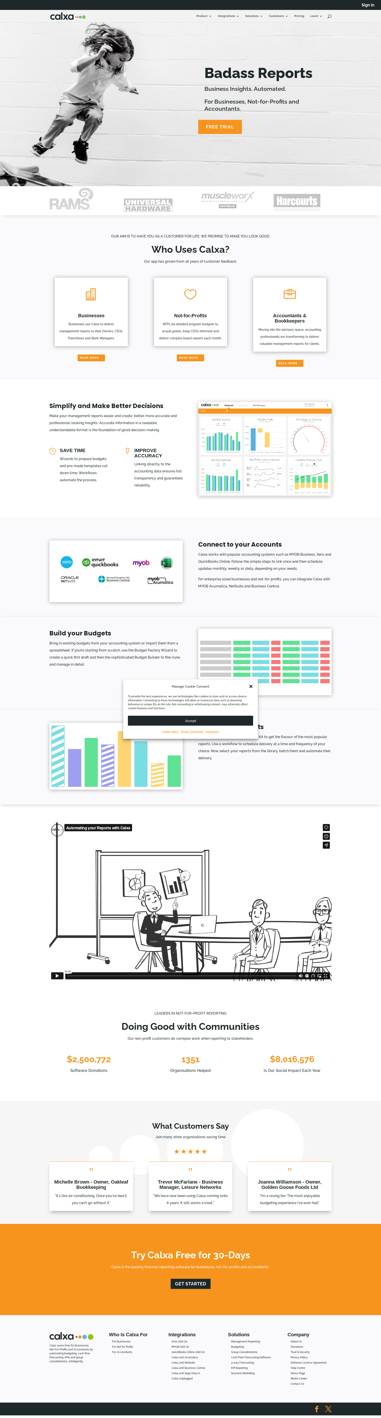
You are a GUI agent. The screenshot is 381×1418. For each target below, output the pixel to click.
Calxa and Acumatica (185, 1357)
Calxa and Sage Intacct (186, 1373)
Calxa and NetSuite (183, 1362)
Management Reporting (245, 1341)
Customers (276, 16)
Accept (190, 721)
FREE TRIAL (220, 127)
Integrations (226, 16)
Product (202, 16)
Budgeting (237, 1346)
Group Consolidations (244, 1352)
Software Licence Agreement (309, 1362)
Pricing (299, 16)
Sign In (368, 5)
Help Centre (298, 1368)
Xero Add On (179, 1341)
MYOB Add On (180, 1346)
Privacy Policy (299, 1357)
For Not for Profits (122, 1346)
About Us (296, 1341)
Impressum (212, 731)
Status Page (298, 1373)
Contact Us (297, 1383)
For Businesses (121, 1341)
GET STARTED (190, 1283)
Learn (314, 16)
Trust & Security (300, 1352)
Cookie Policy (170, 731)
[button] (251, 686)
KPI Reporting (239, 1368)
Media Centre (299, 1378)
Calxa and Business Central (188, 1368)
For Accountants (122, 1352)
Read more (89, 357)
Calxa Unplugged (182, 1378)
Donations (297, 1346)
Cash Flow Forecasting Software (251, 1357)
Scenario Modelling (243, 1373)
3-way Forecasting (242, 1362)
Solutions (252, 16)
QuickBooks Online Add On (188, 1352)
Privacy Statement (192, 731)
